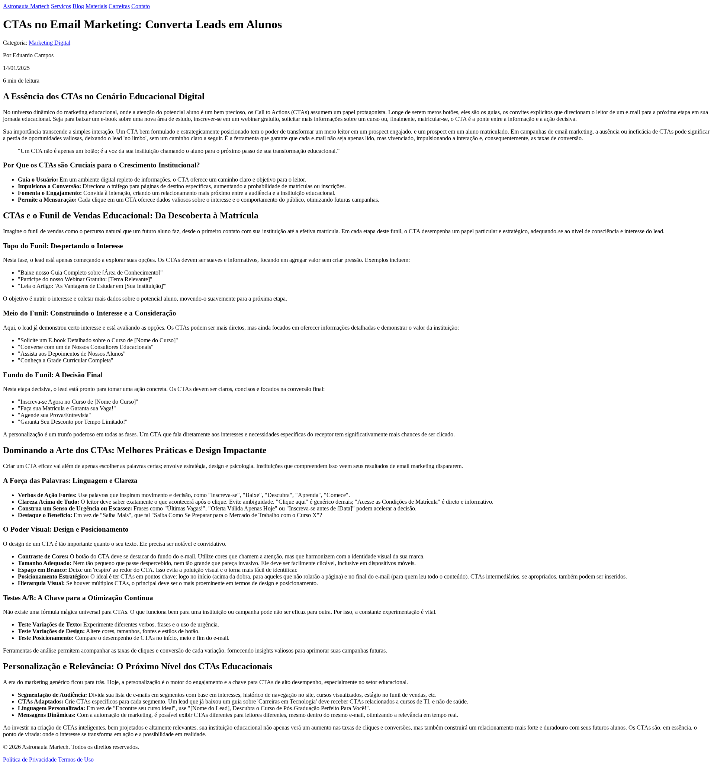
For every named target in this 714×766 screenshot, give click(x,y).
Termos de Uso (76, 759)
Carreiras (119, 6)
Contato (140, 6)
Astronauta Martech (26, 6)
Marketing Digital (49, 42)
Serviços (61, 6)
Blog (78, 6)
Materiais (96, 6)
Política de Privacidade (30, 759)
